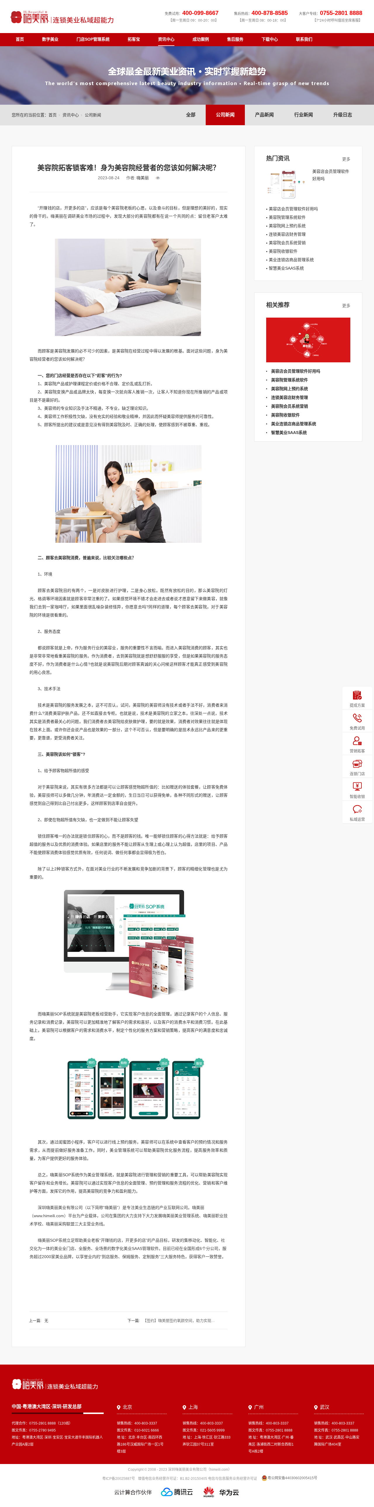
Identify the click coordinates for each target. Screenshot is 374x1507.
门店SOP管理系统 (93, 39)
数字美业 (50, 39)
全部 (190, 114)
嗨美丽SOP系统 (52, 1240)
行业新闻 (303, 114)
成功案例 (201, 39)
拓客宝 (134, 39)
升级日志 (342, 114)
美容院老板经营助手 (97, 1014)
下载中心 (270, 39)
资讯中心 (166, 39)
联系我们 (304, 39)
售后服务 (235, 39)
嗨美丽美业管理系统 (180, 1215)
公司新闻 (225, 114)
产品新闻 (264, 114)
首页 (20, 39)
